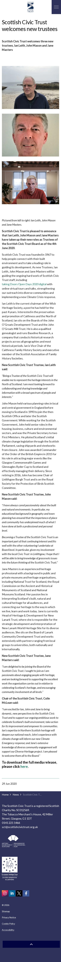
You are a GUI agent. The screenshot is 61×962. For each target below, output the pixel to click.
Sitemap (6, 911)
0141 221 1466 (11, 822)
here (24, 766)
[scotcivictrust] (26, 893)
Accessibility (8, 930)
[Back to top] (31, 944)
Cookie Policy (8, 923)
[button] (30, 87)
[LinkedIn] (12, 893)
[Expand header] (56, 7)
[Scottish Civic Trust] (30, 7)
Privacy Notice (9, 917)
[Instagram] (5, 893)
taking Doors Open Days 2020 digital (24, 284)
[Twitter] (19, 893)
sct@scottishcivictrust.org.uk (20, 827)
